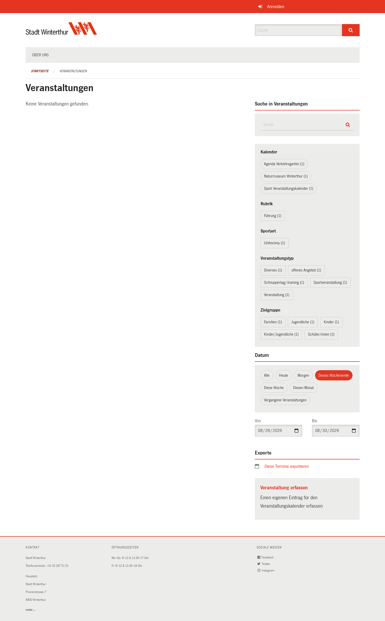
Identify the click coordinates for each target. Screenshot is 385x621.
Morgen (303, 375)
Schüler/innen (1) (321, 334)
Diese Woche (274, 388)
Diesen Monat (303, 388)
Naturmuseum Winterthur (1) (286, 176)
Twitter (266, 564)
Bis (314, 421)
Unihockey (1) (274, 243)
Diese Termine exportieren (287, 466)
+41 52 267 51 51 (58, 566)
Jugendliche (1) (302, 322)
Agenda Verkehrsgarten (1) (284, 164)
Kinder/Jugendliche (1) (281, 334)
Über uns (40, 55)
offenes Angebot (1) (306, 270)
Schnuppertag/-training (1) (284, 282)
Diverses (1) (273, 270)
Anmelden (275, 6)
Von (258, 421)
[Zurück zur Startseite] (61, 33)
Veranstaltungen (73, 71)
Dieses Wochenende (333, 375)
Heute (283, 375)
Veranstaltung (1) (276, 295)
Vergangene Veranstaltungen (285, 400)
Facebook (268, 557)
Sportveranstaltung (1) (330, 282)
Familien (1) (273, 322)
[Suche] (351, 30)
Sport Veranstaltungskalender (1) (288, 188)
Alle (267, 375)
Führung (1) (272, 216)
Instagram (268, 570)
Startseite (39, 71)
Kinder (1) (331, 322)
